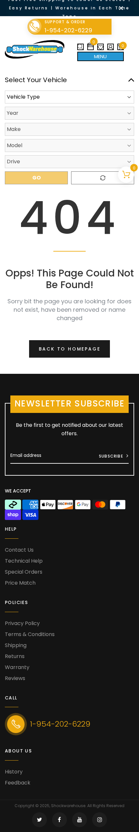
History (14, 771)
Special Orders (23, 572)
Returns (15, 656)
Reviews (15, 678)
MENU (100, 56)
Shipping (16, 645)
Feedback (17, 782)
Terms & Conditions (30, 634)
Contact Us (19, 550)
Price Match (20, 583)
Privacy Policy (22, 623)
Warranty (17, 667)
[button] (90, 44)
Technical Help (24, 561)
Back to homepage (70, 349)
